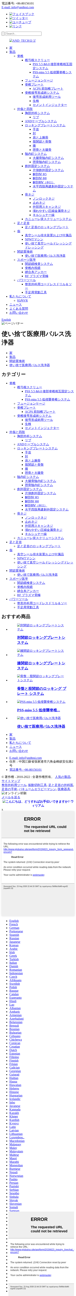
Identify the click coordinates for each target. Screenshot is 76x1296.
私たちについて (20, 296)
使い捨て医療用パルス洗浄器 (45, 255)
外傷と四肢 (25, 109)
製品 (12, 52)
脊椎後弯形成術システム (42, 92)
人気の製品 (63, 776)
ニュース (15, 304)
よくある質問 (18, 308)
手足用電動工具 (36, 292)
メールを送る (11, 797)
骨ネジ (29, 194)
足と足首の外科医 (60, 785)
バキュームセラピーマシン (37, 789)
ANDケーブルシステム (41, 121)
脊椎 (20, 56)
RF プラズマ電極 (36, 276)
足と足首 (23, 223)
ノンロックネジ (44, 198)
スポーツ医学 (26, 259)
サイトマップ (11, 781)
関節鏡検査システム (39, 263)
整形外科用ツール (14, 785)
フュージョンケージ (39, 80)
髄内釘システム (36, 153)
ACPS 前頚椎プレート (48, 88)
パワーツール (26, 280)
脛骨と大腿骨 (42, 149)
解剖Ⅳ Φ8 (40, 178)
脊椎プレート (34, 84)
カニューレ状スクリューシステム (48, 219)
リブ (36, 117)
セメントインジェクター (50, 105)
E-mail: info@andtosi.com (18, 7)
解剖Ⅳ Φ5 (40, 174)
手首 (36, 129)
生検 (36, 100)
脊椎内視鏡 (33, 268)
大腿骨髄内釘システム (48, 158)
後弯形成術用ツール (47, 96)
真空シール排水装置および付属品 (48, 235)
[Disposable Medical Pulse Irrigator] (39, 718)
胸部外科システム (37, 113)
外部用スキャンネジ (47, 206)
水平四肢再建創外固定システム (47, 509)
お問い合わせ (18, 312)
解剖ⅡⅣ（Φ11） (44, 182)
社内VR (22, 300)
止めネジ (39, 202)
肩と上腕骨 (40, 137)
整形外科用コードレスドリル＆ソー (42, 603)
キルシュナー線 (44, 215)
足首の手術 (9, 789)
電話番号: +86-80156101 (25, 769)
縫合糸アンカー (36, 272)
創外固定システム (37, 166)
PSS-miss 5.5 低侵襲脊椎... (38, 710)
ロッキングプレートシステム (45, 125)
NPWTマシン (34, 239)
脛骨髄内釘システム (47, 162)
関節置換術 (25, 251)
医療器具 (64, 789)
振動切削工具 (37, 785)
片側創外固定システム (48, 170)
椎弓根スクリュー (37, 60)
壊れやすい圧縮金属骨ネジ (51, 210)
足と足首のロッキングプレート (47, 227)
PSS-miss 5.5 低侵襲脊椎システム (47, 399)
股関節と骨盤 (42, 141)
